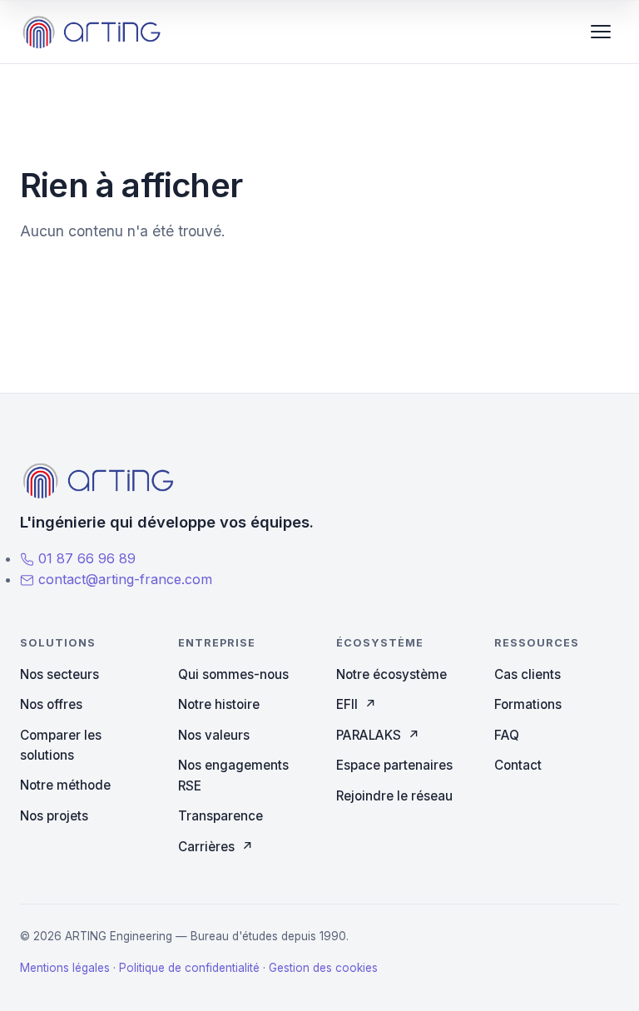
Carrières (216, 847)
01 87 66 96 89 (85, 558)
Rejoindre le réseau (394, 796)
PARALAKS (378, 735)
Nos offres (51, 704)
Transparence (220, 816)
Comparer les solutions (61, 745)
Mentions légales (65, 967)
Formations (528, 704)
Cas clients (527, 674)
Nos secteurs (59, 674)
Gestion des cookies (323, 967)
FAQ (506, 735)
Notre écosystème (391, 674)
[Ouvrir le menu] (600, 31)
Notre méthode (65, 785)
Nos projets (54, 816)
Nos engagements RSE (233, 775)
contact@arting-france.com (123, 579)
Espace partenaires (394, 765)
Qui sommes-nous (233, 674)
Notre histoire (219, 704)
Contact (518, 765)
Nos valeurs (214, 735)
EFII (356, 704)
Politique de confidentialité (189, 967)
